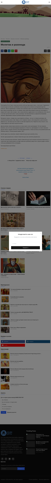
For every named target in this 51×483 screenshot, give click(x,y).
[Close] (40, 233)
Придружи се (25, 247)
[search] (49, 2)
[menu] (1, 2)
